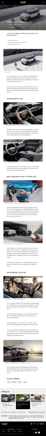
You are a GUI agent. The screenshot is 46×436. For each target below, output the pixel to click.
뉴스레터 (14, 431)
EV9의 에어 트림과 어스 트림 (13, 40)
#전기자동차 (14, 382)
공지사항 (3, 429)
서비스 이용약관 (19, 429)
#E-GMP (20, 382)
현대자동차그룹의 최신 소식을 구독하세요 (37, 412)
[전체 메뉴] (3, 2)
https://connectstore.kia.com (13, 216)
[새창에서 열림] (36, 432)
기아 (7, 24)
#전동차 (25, 382)
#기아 (9, 382)
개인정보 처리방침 (10, 429)
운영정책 (9, 431)
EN (43, 2)
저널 (9, 412)
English (20, 431)
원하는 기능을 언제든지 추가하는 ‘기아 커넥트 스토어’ (17, 42)
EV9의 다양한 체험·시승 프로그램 (14, 44)
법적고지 (3, 431)
